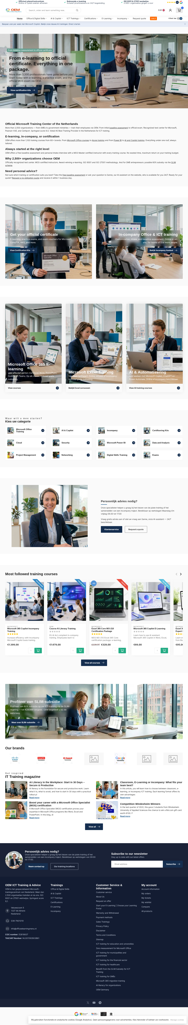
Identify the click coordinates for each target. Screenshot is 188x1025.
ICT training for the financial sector (111, 960)
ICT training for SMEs (105, 976)
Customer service (104, 892)
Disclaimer (100, 930)
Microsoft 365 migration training (110, 981)
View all (92, 826)
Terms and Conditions (106, 935)
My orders (146, 893)
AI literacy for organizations (108, 985)
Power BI (118, 140)
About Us (100, 896)
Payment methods (104, 917)
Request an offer (103, 901)
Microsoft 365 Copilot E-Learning (149, 628)
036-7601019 (17, 921)
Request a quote (136, 529)
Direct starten (74, 24)
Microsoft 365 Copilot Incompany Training (23, 629)
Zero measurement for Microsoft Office (113, 948)
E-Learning (106, 18)
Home (19, 18)
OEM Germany (102, 989)
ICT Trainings (73, 18)
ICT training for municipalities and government (111, 954)
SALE (153, 18)
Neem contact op (36, 866)
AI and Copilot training (135, 140)
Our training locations (64, 866)
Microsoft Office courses (78, 140)
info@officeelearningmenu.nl (23, 928)
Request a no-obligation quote (25, 178)
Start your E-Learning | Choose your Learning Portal (116, 907)
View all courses (92, 663)
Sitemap (99, 939)
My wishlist (146, 902)
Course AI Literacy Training (62, 628)
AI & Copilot (56, 18)
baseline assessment (118, 128)
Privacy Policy (102, 926)
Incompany (122, 18)
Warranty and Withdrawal (107, 913)
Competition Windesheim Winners (140, 804)
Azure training (98, 140)
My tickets (146, 898)
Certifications (90, 18)
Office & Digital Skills (35, 18)
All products (146, 911)
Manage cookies (177, 1020)
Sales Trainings (103, 922)
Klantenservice (111, 529)
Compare (145, 907)
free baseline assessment (73, 175)
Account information (150, 889)
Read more (34, 797)
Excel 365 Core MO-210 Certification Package (103, 629)
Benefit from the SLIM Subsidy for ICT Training (113, 970)
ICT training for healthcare (108, 964)
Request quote (139, 18)
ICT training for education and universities (115, 944)
